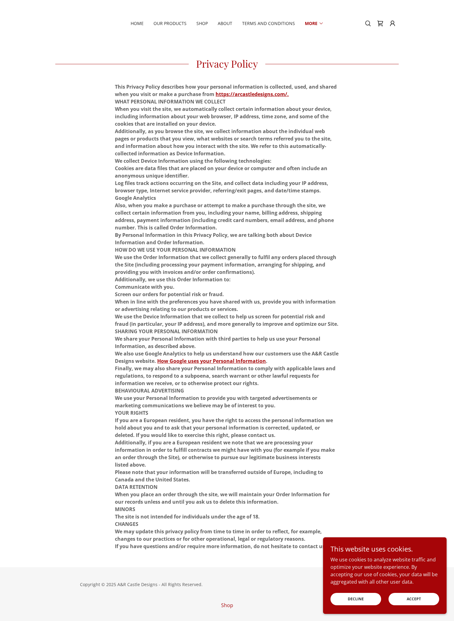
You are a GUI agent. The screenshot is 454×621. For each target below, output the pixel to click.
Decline (356, 599)
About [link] (225, 23)
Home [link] (137, 23)
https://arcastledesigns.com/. (252, 94)
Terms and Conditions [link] (268, 23)
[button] (314, 23)
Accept (414, 599)
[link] (380, 23)
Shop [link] (202, 23)
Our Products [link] (170, 23)
